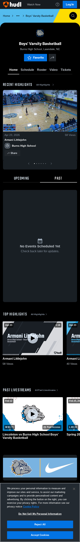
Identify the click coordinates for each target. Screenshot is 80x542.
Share (14, 153)
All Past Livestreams (45, 390)
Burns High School (24, 145)
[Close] (74, 489)
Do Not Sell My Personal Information (40, 513)
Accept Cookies (40, 535)
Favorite (38, 57)
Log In (70, 4)
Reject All (40, 524)
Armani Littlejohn (15, 139)
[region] (40, 512)
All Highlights (43, 85)
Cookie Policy (31, 506)
